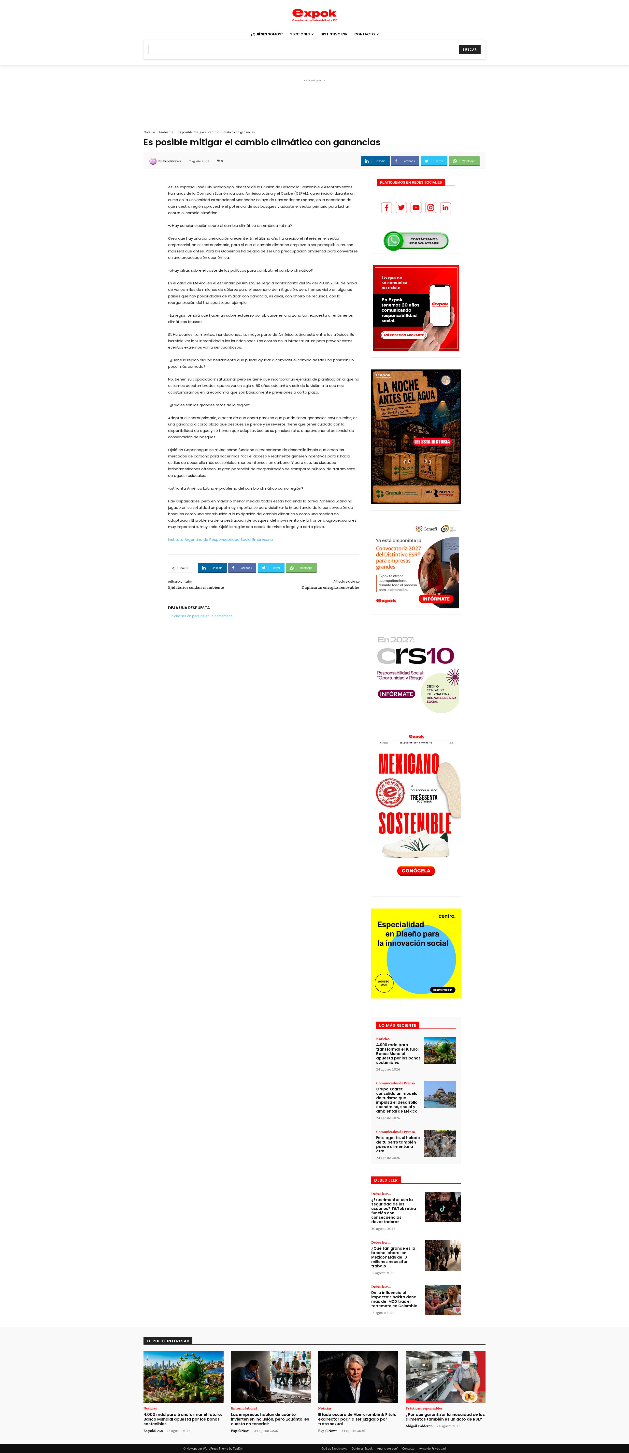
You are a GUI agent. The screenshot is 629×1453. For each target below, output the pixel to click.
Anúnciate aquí (387, 1448)
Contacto (408, 1448)
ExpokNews (172, 161)
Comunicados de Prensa (395, 1083)
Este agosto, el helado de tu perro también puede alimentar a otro (398, 1144)
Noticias (149, 132)
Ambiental (166, 132)
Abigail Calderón (419, 1426)
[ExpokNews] (153, 161)
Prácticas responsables (424, 1408)
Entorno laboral (244, 1408)
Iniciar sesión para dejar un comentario (201, 616)
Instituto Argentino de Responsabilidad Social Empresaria (220, 539)
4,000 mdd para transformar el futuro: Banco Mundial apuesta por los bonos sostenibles (398, 1053)
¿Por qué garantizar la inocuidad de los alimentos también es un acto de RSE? (445, 1417)
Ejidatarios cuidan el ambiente (196, 587)
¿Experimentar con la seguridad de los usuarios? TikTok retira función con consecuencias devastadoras (393, 1210)
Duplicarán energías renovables (330, 587)
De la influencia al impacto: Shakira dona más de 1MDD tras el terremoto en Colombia (394, 1299)
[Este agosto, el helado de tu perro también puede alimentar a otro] (440, 1143)
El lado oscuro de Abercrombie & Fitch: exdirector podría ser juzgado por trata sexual (357, 1419)
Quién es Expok (362, 1448)
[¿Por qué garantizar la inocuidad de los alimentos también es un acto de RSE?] (446, 1377)
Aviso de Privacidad (432, 1448)
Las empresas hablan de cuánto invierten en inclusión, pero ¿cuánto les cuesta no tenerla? (270, 1419)
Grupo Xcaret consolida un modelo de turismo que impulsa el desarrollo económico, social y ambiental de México (396, 1100)
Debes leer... (381, 1194)
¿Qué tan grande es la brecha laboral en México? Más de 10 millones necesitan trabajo (393, 1257)
